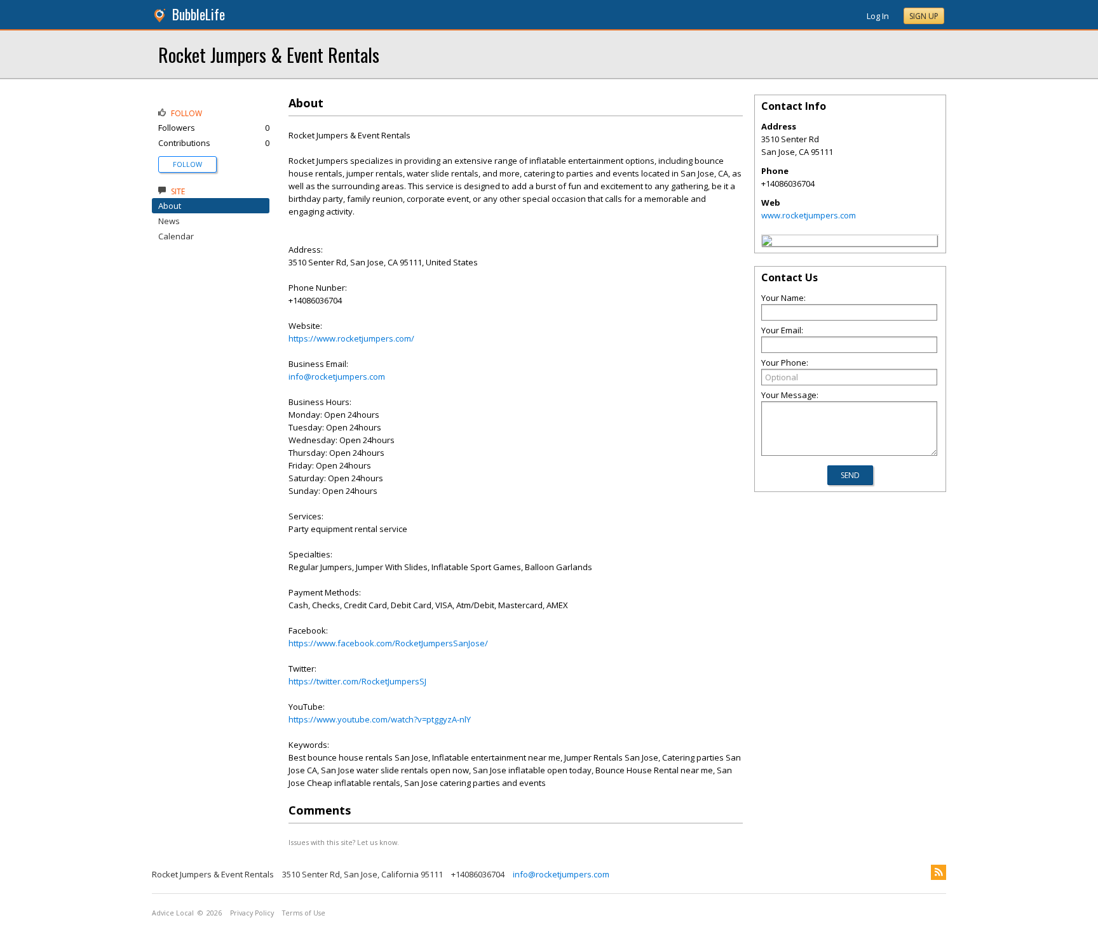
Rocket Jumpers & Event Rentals (268, 54)
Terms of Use (303, 913)
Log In (878, 16)
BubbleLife (198, 14)
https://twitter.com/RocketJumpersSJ (357, 681)
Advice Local (173, 913)
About (169, 205)
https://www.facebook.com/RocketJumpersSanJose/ (388, 643)
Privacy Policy (252, 913)
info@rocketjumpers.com (336, 376)
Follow (187, 164)
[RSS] (938, 872)
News (169, 221)
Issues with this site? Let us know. (343, 842)
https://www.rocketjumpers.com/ (351, 338)
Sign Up (924, 16)
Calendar (176, 236)
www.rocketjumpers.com (808, 215)
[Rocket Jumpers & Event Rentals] (767, 242)
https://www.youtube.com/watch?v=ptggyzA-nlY (379, 719)
